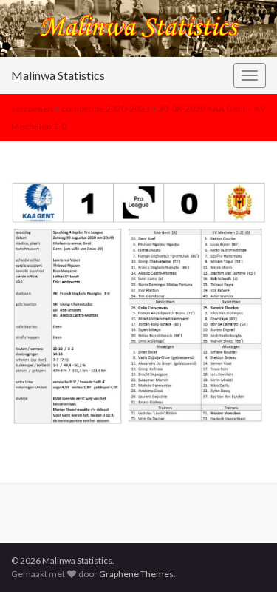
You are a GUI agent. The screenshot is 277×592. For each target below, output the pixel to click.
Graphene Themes (136, 573)
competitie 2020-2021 (105, 108)
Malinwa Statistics (58, 75)
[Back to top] (243, 558)
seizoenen (32, 108)
